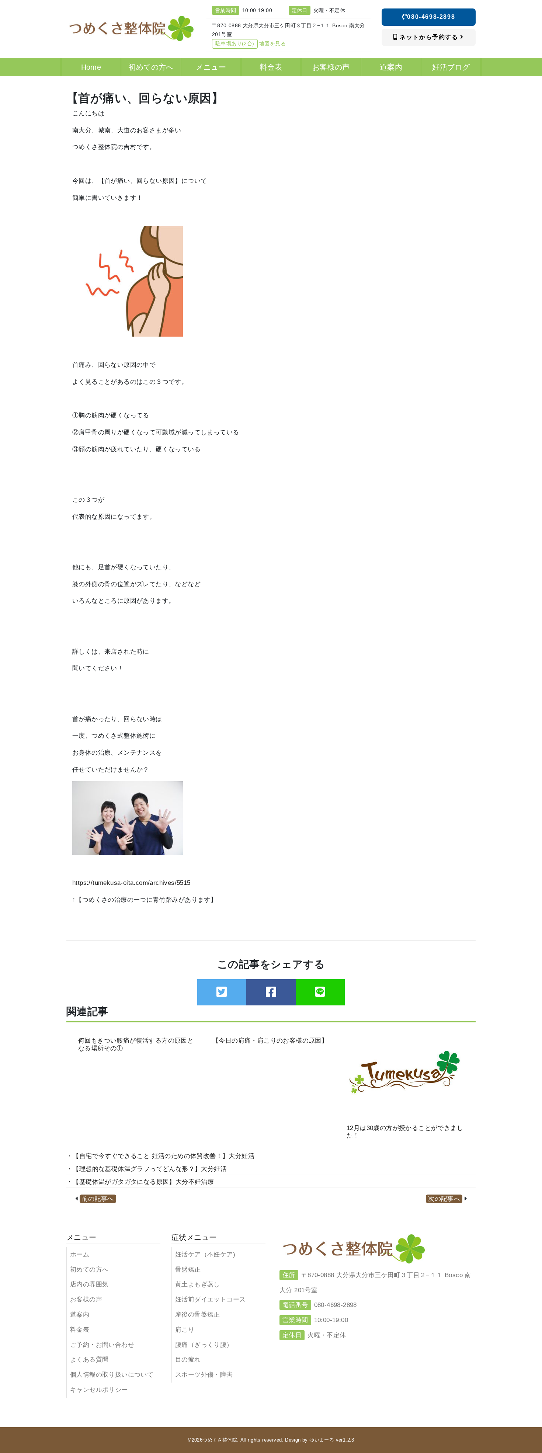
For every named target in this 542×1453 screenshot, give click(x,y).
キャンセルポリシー (99, 1389)
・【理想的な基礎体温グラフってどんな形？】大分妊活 (146, 1168)
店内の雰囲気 (89, 1284)
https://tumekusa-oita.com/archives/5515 (131, 882)
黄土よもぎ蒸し (197, 1284)
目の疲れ (188, 1359)
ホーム (79, 1254)
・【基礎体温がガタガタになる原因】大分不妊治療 (140, 1181)
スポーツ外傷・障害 (204, 1374)
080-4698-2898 (431, 17)
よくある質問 (89, 1359)
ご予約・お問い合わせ (102, 1344)
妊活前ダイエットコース (210, 1299)
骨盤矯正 (188, 1269)
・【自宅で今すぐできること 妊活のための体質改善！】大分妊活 (160, 1156)
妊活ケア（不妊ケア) (205, 1254)
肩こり (184, 1329)
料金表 (79, 1329)
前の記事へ (98, 1198)
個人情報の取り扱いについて (111, 1374)
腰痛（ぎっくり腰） (204, 1344)
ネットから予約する (429, 37)
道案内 (79, 1314)
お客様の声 (86, 1299)
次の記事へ (444, 1198)
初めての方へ (89, 1269)
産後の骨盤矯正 (197, 1314)
